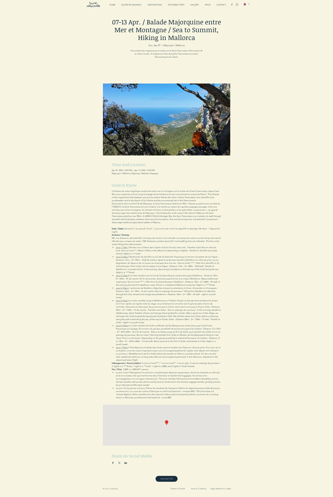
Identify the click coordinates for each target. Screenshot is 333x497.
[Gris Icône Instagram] (237, 4)
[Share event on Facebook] (113, 463)
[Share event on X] (119, 463)
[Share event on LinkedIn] (125, 463)
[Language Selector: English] (247, 4)
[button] (207, 5)
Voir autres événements (166, 71)
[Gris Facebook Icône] (231, 4)
